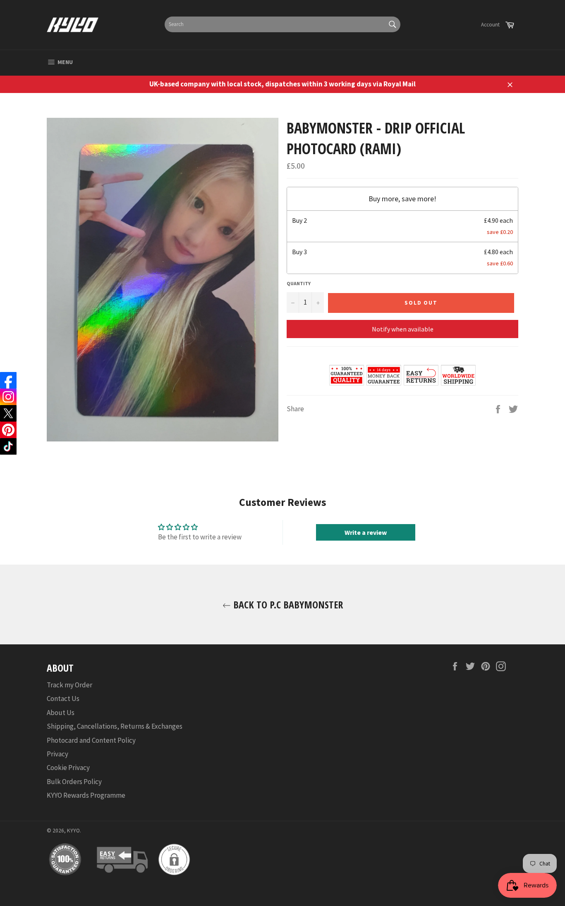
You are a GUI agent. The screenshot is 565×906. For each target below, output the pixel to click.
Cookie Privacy (68, 767)
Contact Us (63, 698)
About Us (60, 712)
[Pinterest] (8, 430)
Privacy (57, 753)
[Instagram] (8, 397)
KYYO (73, 830)
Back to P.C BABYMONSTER (287, 604)
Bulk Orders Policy (74, 781)
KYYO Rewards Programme (86, 795)
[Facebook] (8, 380)
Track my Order (69, 684)
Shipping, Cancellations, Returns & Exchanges (114, 726)
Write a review (366, 532)
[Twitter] (8, 413)
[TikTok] (8, 446)
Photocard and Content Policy (91, 740)
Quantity (299, 283)
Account (490, 24)
